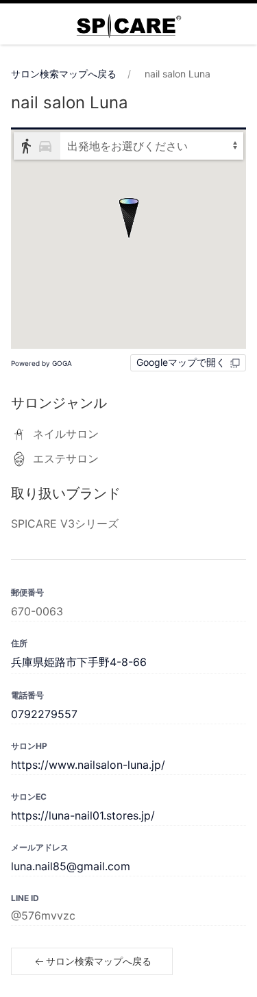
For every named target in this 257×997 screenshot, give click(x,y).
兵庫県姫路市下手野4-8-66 (79, 662)
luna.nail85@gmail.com (70, 866)
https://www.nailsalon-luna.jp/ (88, 765)
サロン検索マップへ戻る (64, 73)
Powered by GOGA (41, 363)
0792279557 (44, 714)
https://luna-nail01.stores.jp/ (83, 815)
